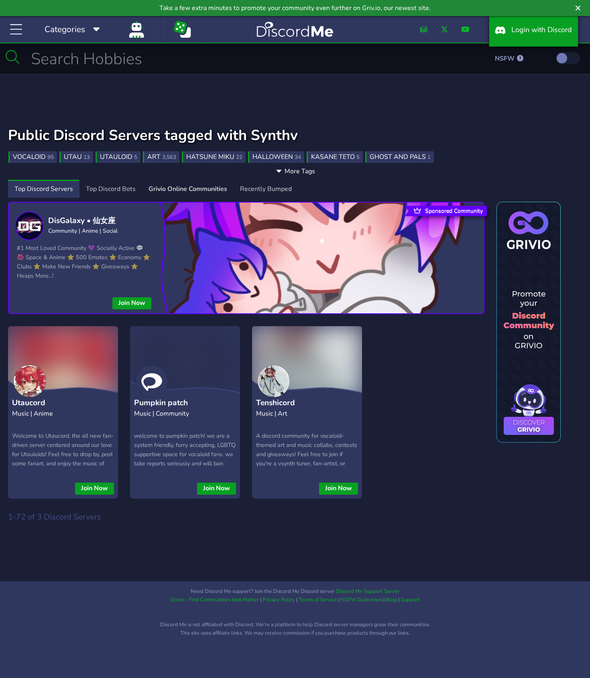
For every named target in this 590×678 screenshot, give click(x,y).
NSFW (505, 58)
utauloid (118, 156)
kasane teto (335, 156)
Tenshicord (275, 403)
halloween (276, 156)
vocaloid (33, 156)
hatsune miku (214, 156)
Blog (391, 599)
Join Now (131, 302)
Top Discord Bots (111, 189)
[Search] (12, 57)
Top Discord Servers (43, 189)
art (161, 156)
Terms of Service (318, 599)
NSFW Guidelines (361, 599)
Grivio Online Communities (188, 189)
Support (410, 599)
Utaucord (28, 403)
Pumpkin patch (161, 403)
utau (77, 156)
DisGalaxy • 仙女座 (82, 220)
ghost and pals (400, 156)
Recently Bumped (266, 189)
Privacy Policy (278, 599)
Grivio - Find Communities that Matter (215, 599)
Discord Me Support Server (368, 591)
